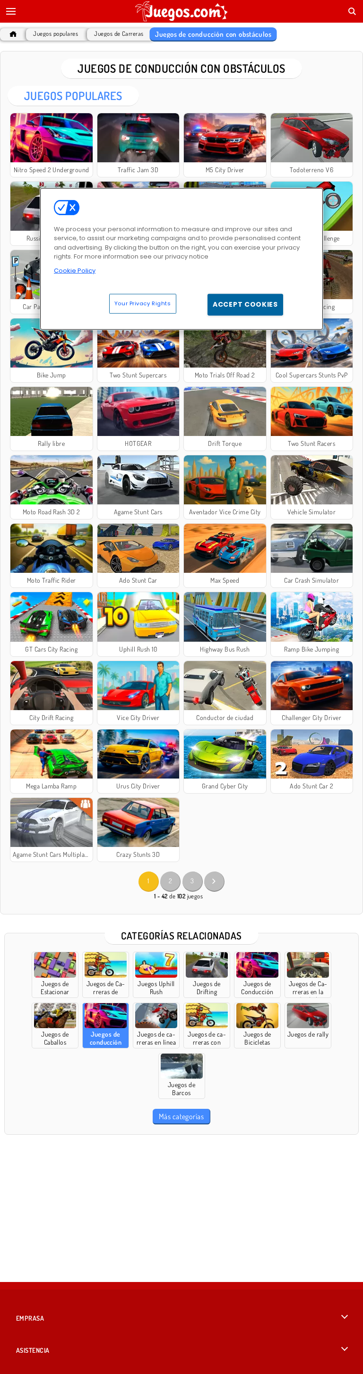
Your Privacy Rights (142, 303)
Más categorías (181, 1116)
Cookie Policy (74, 270)
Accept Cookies (245, 304)
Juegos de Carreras (119, 34)
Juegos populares (55, 34)
